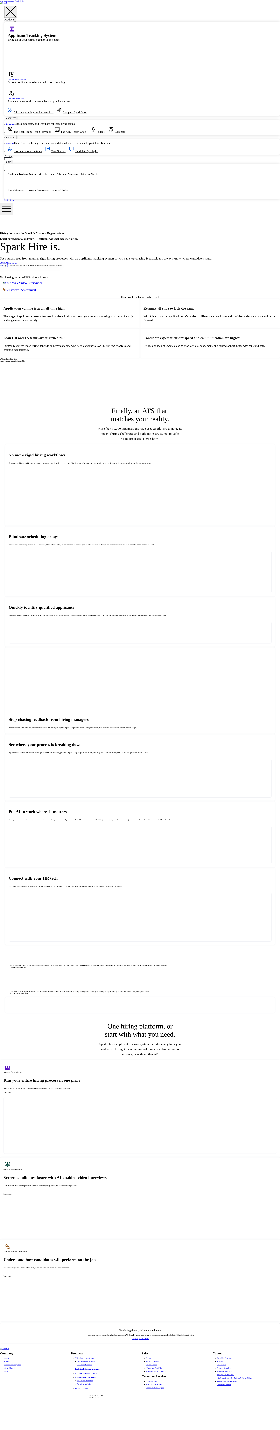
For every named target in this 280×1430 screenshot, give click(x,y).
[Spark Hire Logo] (4, 3)
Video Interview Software (84, 1358)
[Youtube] (50, 1410)
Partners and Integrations (12, 1365)
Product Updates (81, 1388)
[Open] (6, 209)
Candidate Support (152, 1381)
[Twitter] (50, 1427)
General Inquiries (10, 1368)
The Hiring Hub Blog (224, 1371)
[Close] (10, 12)
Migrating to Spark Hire (154, 1368)
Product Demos (151, 1365)
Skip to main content (7, 1)
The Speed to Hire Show (225, 1375)
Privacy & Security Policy (111, 1395)
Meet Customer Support (154, 1384)
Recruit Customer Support (155, 1388)
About (6, 1358)
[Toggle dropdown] (15, 20)
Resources (10, 124)
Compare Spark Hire (224, 1368)
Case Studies (221, 1365)
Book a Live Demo (152, 1361)
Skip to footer (19, 1)
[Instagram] (70, 1427)
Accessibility (131, 1395)
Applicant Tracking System (32, 35)
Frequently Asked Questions (156, 1371)
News (6, 1371)
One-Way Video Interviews (23, 283)
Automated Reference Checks (86, 1373)
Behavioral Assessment (16, 98)
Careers (7, 1361)
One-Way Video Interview (17, 79)
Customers (10, 143)
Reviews (220, 1361)
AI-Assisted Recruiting (85, 1381)
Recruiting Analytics (84, 1384)
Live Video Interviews (84, 1365)
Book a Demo (144, 1008)
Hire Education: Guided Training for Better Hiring (234, 1378)
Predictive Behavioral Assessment (87, 1369)
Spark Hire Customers (224, 1358)
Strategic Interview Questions (227, 1381)
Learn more (7, 1092)
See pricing (135, 1008)
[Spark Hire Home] (4, 1349)
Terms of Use (123, 1395)
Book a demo (9, 200)
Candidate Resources (224, 1385)
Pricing (8, 156)
